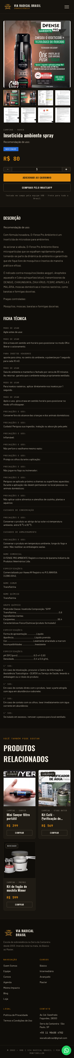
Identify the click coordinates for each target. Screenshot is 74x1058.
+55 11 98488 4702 (51, 1032)
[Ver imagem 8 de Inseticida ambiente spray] (63, 115)
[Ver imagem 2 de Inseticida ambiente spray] (28, 98)
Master (43, 982)
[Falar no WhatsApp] (66, 1050)
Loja (5, 998)
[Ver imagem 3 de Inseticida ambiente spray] (46, 98)
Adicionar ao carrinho (37, 177)
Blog (5, 993)
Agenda (7, 982)
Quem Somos (10, 965)
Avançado (45, 976)
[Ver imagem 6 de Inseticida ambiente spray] (28, 115)
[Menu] (67, 7)
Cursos (7, 976)
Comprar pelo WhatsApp (37, 187)
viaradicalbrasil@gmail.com (53, 1037)
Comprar (19, 832)
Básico (43, 965)
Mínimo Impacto (11, 987)
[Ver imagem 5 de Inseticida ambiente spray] (11, 115)
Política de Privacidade (15, 1014)
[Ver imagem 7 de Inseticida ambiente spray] (46, 115)
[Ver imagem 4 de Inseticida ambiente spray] (63, 98)
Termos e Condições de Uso (17, 1020)
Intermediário (47, 971)
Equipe (6, 971)
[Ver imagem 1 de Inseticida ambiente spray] (11, 98)
